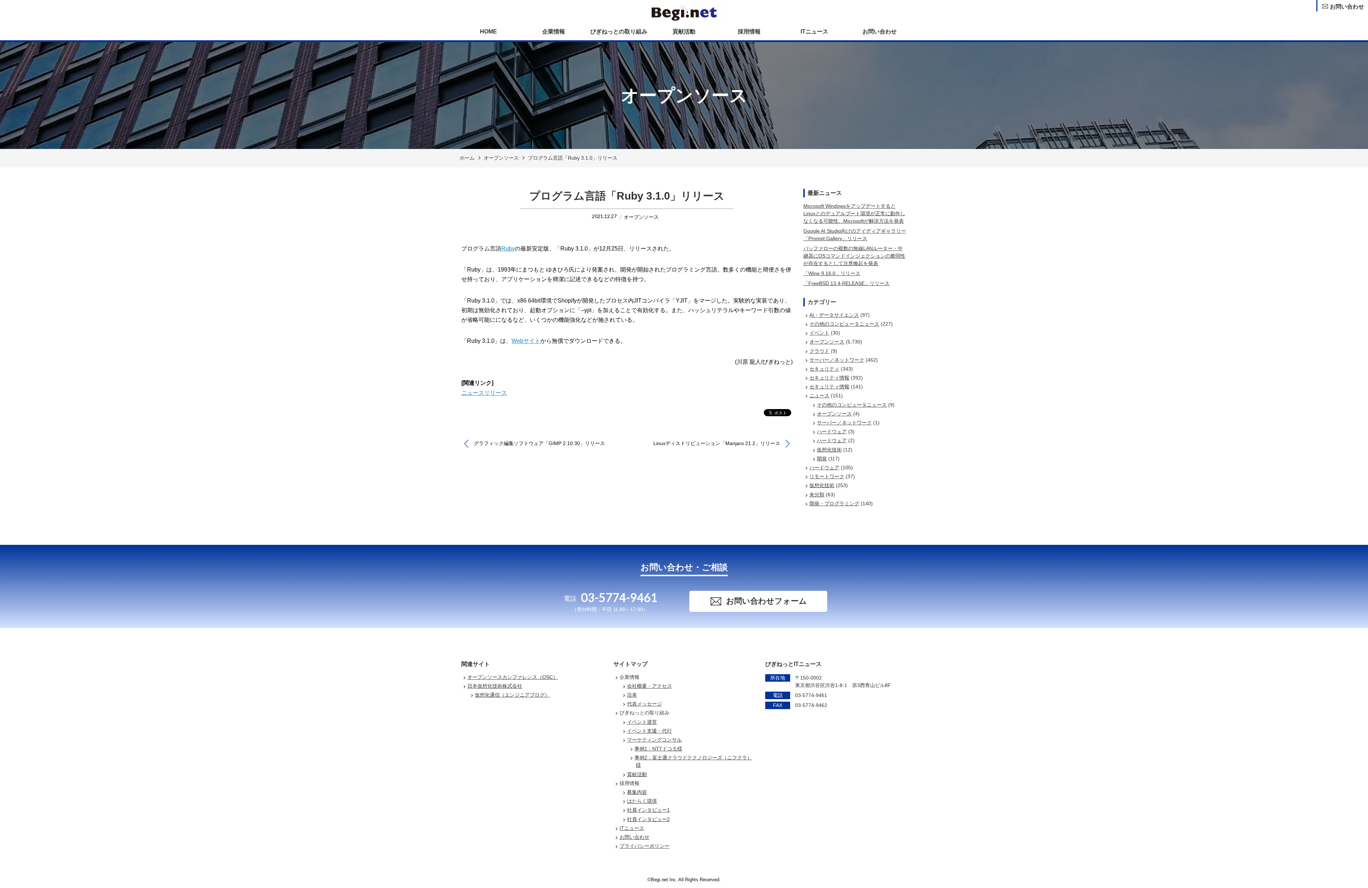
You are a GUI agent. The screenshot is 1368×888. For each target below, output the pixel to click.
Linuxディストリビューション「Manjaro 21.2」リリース (716, 443)
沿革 (632, 695)
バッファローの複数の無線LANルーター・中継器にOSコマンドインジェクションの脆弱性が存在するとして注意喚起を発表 (854, 256)
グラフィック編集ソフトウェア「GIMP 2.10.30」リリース (539, 443)
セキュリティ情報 (829, 378)
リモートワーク (826, 476)
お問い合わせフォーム (766, 601)
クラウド (819, 351)
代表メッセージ (644, 704)
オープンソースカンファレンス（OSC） (512, 677)
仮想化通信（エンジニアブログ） (512, 695)
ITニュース (814, 32)
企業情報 (553, 32)
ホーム (467, 158)
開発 (822, 458)
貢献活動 (684, 32)
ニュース (819, 395)
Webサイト (526, 341)
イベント (819, 333)
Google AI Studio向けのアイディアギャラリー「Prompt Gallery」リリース (854, 234)
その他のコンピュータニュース (844, 324)
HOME (488, 32)
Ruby (508, 249)
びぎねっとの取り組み (618, 32)
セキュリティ (824, 369)
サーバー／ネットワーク (836, 360)
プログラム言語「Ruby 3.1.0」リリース (572, 158)
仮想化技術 (829, 450)
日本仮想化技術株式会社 (494, 686)
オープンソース (501, 158)
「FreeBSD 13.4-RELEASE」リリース (846, 283)
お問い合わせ (879, 32)
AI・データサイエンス (834, 315)
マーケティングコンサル (654, 740)
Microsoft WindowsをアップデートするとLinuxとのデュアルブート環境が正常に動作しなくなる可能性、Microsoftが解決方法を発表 (854, 213)
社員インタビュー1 (648, 810)
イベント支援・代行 (649, 731)
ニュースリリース (484, 393)
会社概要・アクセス (649, 686)
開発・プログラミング (834, 503)
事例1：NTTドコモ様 (658, 749)
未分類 (816, 494)
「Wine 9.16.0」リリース (831, 273)
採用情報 (749, 32)
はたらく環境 (642, 801)
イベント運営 (642, 722)
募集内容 (637, 792)
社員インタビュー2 (648, 819)
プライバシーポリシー (644, 846)
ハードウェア (832, 431)
